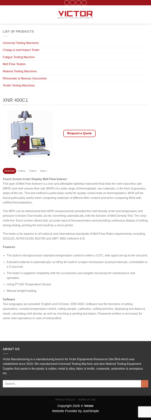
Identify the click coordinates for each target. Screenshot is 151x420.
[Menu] (5, 14)
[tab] (9, 171)
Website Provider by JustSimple (75, 411)
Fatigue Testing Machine (19, 57)
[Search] (146, 14)
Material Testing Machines (20, 71)
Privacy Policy (65, 399)
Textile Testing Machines (19, 85)
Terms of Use (86, 399)
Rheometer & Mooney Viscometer (25, 78)
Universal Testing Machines (21, 43)
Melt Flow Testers (14, 64)
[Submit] (144, 383)
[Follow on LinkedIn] (78, 2)
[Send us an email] (72, 2)
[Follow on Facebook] (66, 2)
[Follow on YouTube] (84, 2)
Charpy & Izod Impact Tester (21, 50)
